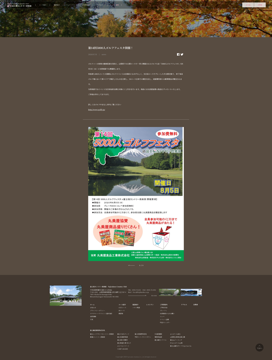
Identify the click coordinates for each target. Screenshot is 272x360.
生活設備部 (158, 334)
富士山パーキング (176, 340)
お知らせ (93, 307)
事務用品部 (158, 337)
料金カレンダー (165, 322)
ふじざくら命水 (175, 334)
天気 (91, 319)
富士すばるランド (123, 334)
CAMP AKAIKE (122, 349)
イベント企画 (164, 319)
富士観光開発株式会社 (97, 330)
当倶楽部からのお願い (167, 313)
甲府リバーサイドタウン (143, 337)
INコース (122, 310)
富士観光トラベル (160, 340)
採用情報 (93, 316)
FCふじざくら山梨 (176, 343)
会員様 (260, 5)
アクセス (100, 5)
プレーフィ (163, 310)
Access (154, 295)
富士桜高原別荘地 (141, 334)
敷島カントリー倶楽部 (97, 337)
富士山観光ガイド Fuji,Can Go (180, 346)
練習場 (121, 313)
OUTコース (122, 307)
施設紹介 (57, 5)
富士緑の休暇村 (122, 340)
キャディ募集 (114, 5)
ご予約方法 (163, 307)
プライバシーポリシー (97, 310)
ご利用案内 (85, 5)
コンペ (162, 316)
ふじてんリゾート (123, 346)
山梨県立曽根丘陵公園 (177, 337)
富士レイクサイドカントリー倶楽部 (102, 334)
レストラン (71, 5)
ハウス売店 (136, 307)
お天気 (248, 5)
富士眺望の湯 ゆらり (124, 343)
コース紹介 (42, 5)
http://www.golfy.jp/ (96, 109)
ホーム (92, 305)
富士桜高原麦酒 (122, 337)
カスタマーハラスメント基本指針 (101, 313)
